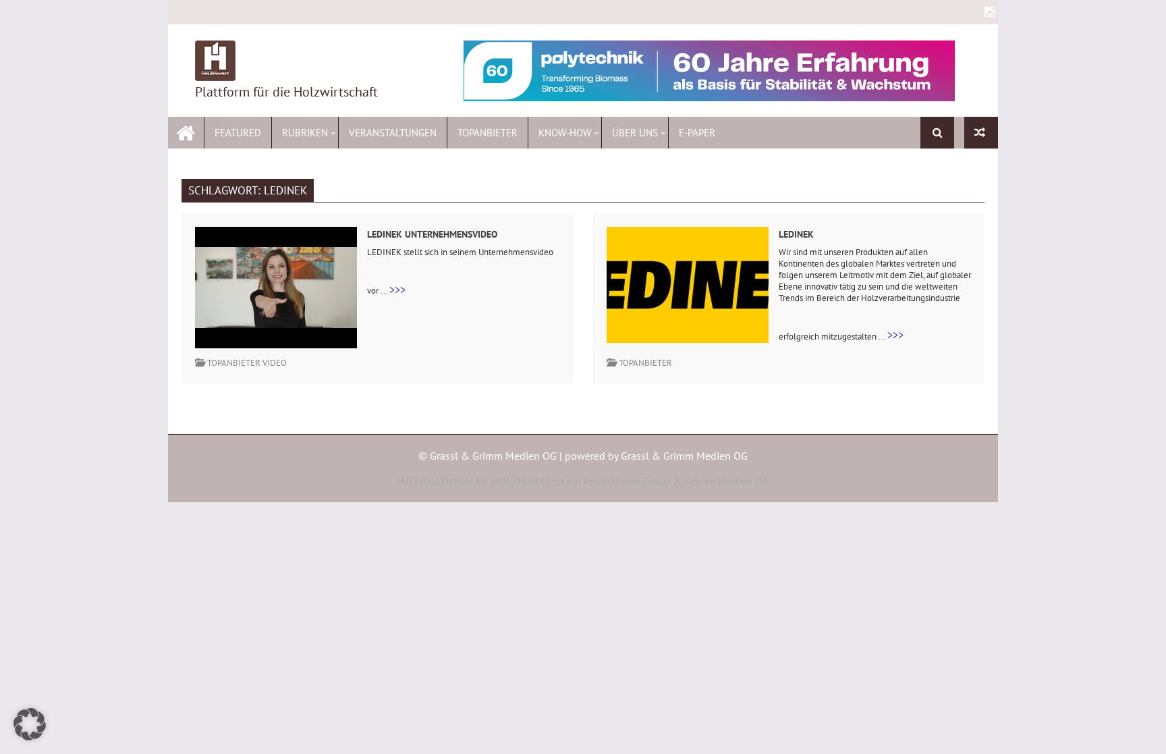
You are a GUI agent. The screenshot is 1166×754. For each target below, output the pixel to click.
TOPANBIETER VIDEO (247, 363)
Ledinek (796, 234)
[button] (29, 724)
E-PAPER (697, 132)
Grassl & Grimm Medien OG (684, 455)
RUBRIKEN (305, 132)
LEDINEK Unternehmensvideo (432, 234)
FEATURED (238, 132)
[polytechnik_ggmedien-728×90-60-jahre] (709, 71)
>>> (397, 289)
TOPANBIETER (487, 132)
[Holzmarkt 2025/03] (981, 133)
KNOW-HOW (564, 132)
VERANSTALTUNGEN (393, 132)
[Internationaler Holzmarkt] (186, 131)
